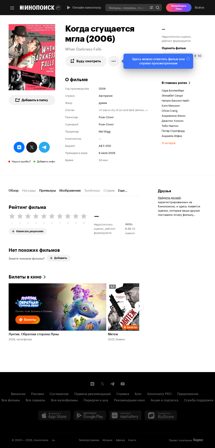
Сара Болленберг (173, 90)
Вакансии (18, 393)
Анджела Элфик (172, 135)
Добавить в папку (35, 100)
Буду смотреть (88, 61)
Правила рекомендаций (92, 393)
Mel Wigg (104, 131)
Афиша (120, 439)
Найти (158, 7)
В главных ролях (174, 83)
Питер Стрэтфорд (173, 130)
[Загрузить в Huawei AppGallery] (125, 415)
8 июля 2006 (107, 152)
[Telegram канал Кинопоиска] (112, 383)
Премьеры (47, 190)
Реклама (37, 393)
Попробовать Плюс (178, 7)
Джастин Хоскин (173, 120)
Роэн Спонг (106, 117)
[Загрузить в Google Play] (90, 415)
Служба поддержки (199, 399)
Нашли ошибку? (21, 161)
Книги (132, 439)
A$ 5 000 (105, 145)
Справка (122, 393)
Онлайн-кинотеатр (86, 7)
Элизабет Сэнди (172, 95)
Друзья (164, 191)
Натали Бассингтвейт (175, 100)
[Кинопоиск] (37, 7)
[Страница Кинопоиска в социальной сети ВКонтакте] (92, 383)
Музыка (107, 439)
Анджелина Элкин (173, 115)
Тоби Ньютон (170, 125)
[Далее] (139, 306)
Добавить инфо (46, 161)
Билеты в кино (25, 277)
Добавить (60, 258)
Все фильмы (10, 399)
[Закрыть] (188, 58)
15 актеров (169, 142)
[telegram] (44, 147)
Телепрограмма (89, 439)
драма (103, 102)
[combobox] (126, 7)
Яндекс (198, 440)
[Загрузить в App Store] (54, 415)
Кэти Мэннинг (171, 105)
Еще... (122, 190)
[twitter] (31, 147)
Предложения (187, 393)
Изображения (70, 190)
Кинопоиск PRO (159, 393)
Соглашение (59, 393)
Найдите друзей (169, 197)
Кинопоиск (41, 439)
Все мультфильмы (64, 399)
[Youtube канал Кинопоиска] (122, 383)
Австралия (106, 95)
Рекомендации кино (129, 399)
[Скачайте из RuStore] (161, 415)
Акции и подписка (164, 399)
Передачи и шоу (96, 399)
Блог (138, 393)
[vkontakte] (19, 147)
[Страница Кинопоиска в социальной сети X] (102, 383)
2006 (102, 88)
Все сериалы (35, 399)
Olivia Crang (169, 110)
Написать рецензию (29, 230)
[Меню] (12, 8)
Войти (199, 7)
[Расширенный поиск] (151, 7)
